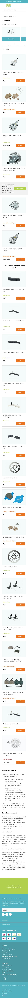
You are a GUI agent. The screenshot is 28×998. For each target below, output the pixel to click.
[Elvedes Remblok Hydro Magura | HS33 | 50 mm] (14, 436)
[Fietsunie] (8, 5)
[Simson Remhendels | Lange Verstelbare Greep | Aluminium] (14, 586)
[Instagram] (10, 914)
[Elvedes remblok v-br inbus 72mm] (14, 713)
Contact (3, 995)
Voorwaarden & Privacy (7, 991)
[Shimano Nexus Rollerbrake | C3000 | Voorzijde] (14, 238)
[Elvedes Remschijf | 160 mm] (14, 467)
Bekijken (20, 81)
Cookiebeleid (4, 993)
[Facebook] (3, 914)
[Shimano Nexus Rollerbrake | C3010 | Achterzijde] (14, 743)
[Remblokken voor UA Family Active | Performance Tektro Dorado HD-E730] (14, 649)
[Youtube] (6, 914)
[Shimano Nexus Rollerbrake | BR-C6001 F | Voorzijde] (14, 125)
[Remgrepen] (11, 32)
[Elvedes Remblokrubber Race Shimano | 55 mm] (14, 279)
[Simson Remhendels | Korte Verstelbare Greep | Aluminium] (14, 617)
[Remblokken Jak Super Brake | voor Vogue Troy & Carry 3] (14, 93)
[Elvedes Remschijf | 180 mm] (14, 556)
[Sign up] (24, 910)
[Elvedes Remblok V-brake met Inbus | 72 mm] (14, 373)
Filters (8, 45)
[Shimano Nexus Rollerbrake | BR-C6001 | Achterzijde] (14, 205)
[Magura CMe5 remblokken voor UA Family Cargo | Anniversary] (14, 682)
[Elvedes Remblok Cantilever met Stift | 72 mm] (14, 310)
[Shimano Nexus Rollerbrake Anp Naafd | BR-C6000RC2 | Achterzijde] (14, 158)
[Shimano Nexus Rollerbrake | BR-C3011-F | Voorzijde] (14, 62)
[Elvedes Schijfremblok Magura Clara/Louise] (14, 497)
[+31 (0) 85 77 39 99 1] (6, 978)
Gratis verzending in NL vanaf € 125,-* (14, 1)
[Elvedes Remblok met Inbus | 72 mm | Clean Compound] (14, 404)
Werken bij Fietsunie (6, 989)
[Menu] (2, 5)
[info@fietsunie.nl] (3, 978)
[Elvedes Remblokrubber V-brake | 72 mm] (14, 342)
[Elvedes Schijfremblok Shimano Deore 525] (14, 527)
